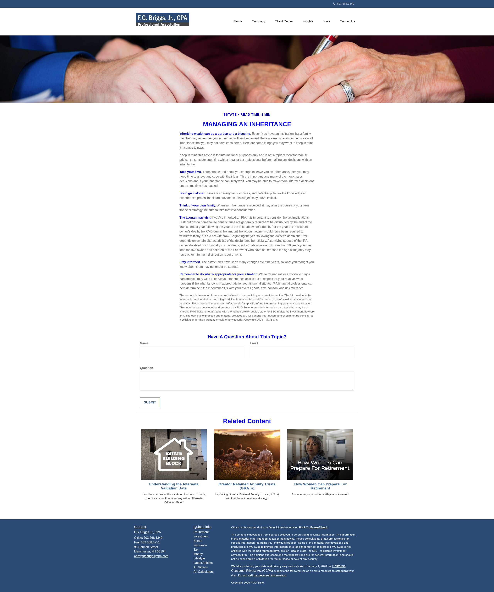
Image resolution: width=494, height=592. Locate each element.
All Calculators (204, 571)
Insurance (200, 545)
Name (144, 343)
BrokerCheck (319, 527)
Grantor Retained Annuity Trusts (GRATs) (247, 486)
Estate (198, 540)
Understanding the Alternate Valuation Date (174, 486)
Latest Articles (203, 562)
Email (254, 343)
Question (146, 368)
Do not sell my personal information (262, 575)
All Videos (201, 567)
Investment (201, 536)
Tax (196, 549)
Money (198, 554)
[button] (258, 21)
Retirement (201, 532)
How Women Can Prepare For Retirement (320, 486)
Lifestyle (199, 558)
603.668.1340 (345, 3)
